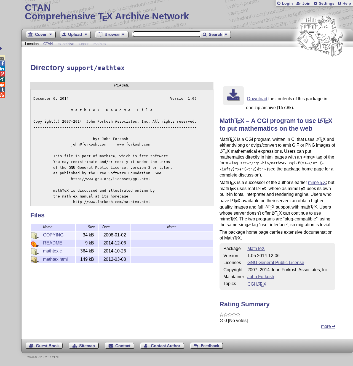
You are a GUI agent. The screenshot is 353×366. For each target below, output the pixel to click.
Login (287, 3)
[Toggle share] (1, 48)
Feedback (210, 345)
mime (317, 182)
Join (306, 3)
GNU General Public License (275, 262)
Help (347, 3)
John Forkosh (260, 276)
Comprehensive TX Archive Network (107, 12)
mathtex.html (55, 259)
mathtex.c (52, 251)
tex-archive (65, 44)
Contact (122, 345)
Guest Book (47, 345)
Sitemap (87, 345)
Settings (327, 3)
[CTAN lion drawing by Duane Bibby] (320, 67)
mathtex (99, 44)
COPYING (53, 235)
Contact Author (165, 345)
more (326, 326)
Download (257, 98)
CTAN (48, 44)
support (84, 44)
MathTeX (256, 248)
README (52, 243)
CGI (256, 284)
